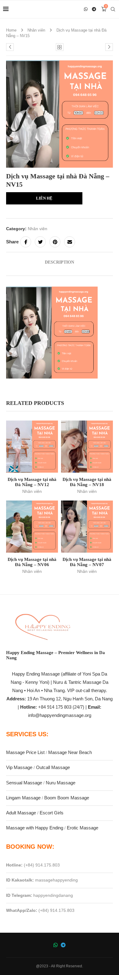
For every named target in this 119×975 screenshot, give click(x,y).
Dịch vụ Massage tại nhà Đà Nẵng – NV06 (32, 562)
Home (11, 30)
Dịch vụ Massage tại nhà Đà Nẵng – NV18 (87, 482)
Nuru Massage (60, 782)
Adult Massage (21, 812)
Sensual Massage (24, 782)
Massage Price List (25, 752)
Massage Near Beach (70, 752)
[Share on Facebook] (25, 241)
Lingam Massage (23, 797)
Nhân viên (36, 30)
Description (59, 262)
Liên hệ (44, 198)
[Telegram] (94, 9)
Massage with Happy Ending (34, 827)
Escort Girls (51, 812)
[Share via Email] (69, 241)
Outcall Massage (53, 767)
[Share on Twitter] (40, 241)
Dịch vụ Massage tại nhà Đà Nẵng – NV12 (32, 482)
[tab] (59, 262)
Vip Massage (19, 767)
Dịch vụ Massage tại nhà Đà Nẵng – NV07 (87, 562)
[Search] (113, 9)
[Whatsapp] (85, 9)
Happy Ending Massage (36, 673)
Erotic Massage (82, 827)
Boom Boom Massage (66, 797)
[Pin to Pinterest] (54, 241)
